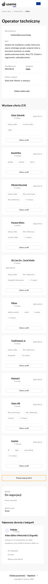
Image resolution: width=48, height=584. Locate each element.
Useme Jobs (6, 11)
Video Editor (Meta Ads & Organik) (21, 536)
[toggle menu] (44, 3)
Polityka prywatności (17, 575)
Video (27, 11)
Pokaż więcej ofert (24, 478)
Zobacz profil (24, 140)
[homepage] (8, 4)
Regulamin (31, 575)
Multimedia (18, 11)
